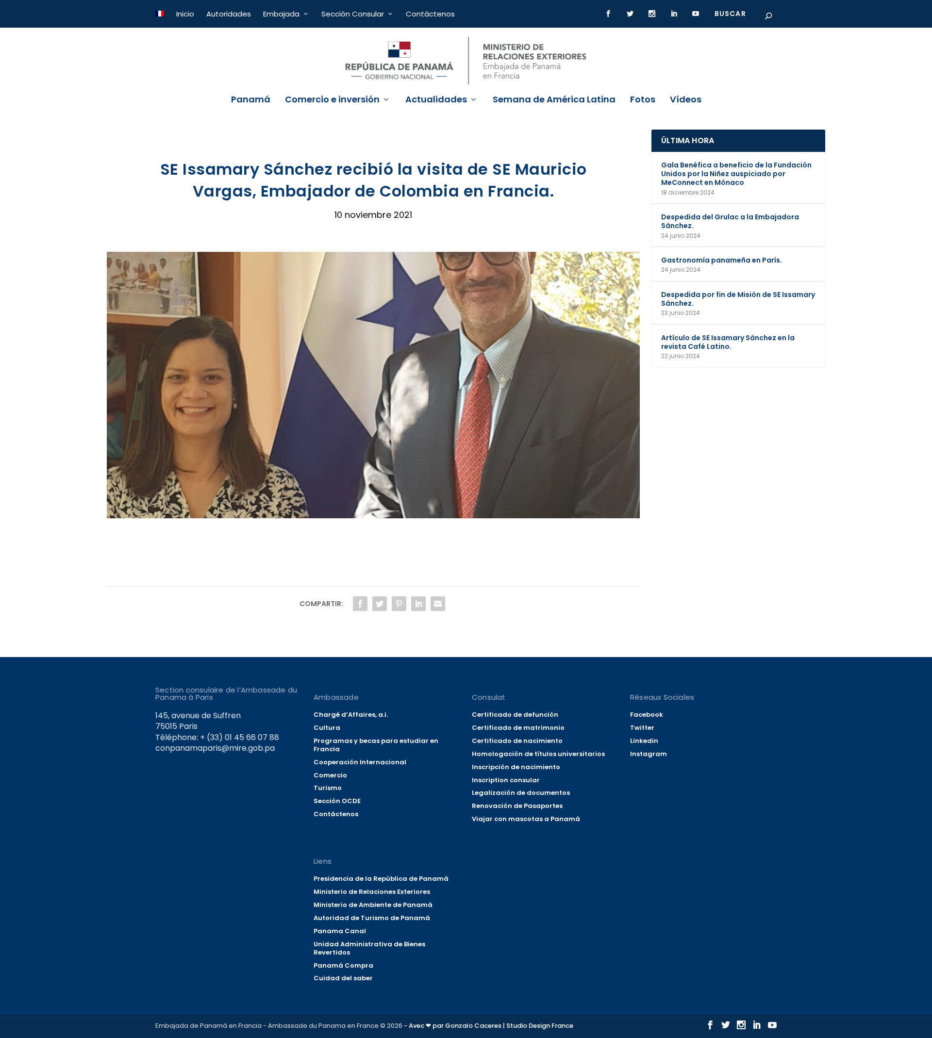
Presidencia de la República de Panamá (381, 878)
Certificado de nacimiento (517, 740)
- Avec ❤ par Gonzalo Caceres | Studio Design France (488, 1025)
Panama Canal (340, 931)
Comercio (330, 775)
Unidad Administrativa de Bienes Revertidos (369, 948)
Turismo (328, 787)
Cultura (327, 727)
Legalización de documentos (521, 792)
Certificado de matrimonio (518, 727)
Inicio (185, 14)
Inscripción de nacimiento (516, 767)
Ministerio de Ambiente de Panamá (373, 904)
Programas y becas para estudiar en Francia (376, 745)
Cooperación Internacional (360, 762)
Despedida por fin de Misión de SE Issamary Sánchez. (738, 299)
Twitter (642, 727)
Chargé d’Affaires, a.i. (351, 714)
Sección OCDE (337, 801)
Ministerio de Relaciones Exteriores (372, 891)
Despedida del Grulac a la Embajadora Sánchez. (730, 221)
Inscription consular (506, 780)
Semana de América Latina (554, 100)
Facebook (646, 714)
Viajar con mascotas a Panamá (526, 819)
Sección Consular (352, 14)
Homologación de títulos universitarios (538, 753)
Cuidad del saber (343, 978)
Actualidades (436, 100)
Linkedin (644, 740)
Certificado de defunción (515, 714)
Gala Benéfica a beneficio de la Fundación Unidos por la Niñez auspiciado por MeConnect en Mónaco (736, 173)
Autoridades (228, 14)
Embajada (281, 14)
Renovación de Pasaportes (517, 805)
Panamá (250, 100)
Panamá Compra (343, 965)
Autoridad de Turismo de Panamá (372, 918)
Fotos (642, 100)
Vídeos (685, 100)
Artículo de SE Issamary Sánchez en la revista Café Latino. (728, 342)
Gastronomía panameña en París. (721, 260)
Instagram (648, 753)
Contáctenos (430, 14)
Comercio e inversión (332, 100)
